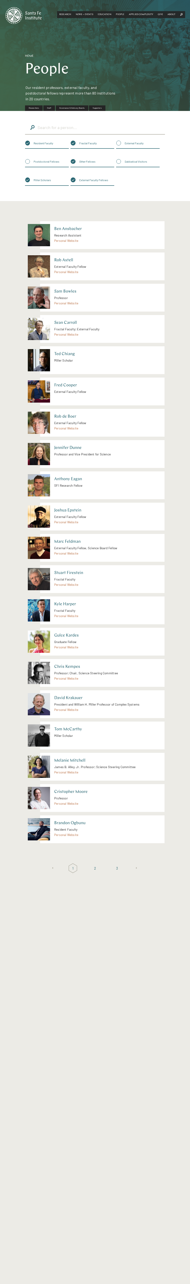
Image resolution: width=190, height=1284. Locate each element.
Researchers (34, 108)
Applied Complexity (141, 14)
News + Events (84, 14)
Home (29, 56)
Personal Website (66, 241)
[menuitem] (34, 108)
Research (65, 14)
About (172, 14)
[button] (65, 14)
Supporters (97, 108)
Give (160, 14)
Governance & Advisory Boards (71, 108)
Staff (49, 108)
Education (104, 14)
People (120, 14)
